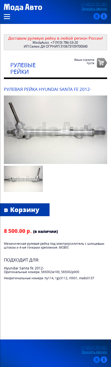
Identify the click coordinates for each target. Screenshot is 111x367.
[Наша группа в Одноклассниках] (104, 18)
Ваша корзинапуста (84, 61)
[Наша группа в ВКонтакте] (96, 18)
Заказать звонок (94, 8)
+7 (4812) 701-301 (94, 4)
